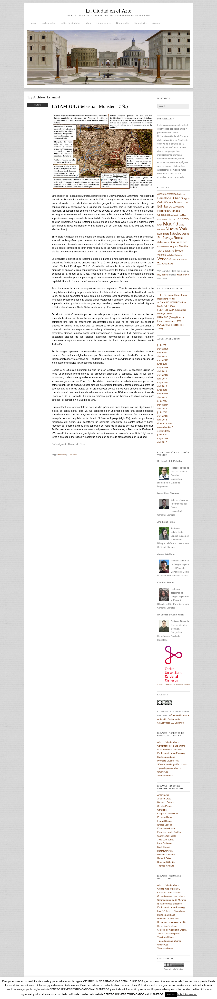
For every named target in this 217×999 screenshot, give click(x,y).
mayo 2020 (162, 352)
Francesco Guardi (166, 828)
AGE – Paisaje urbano (168, 742)
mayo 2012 (162, 438)
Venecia (164, 259)
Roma (178, 237)
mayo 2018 (162, 367)
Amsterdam (172, 193)
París (161, 237)
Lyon (159, 224)
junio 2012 (162, 434)
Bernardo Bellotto (165, 802)
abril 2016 (162, 386)
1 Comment (71, 454)
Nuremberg (163, 233)
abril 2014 (162, 408)
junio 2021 (162, 345)
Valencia (161, 254)
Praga (169, 238)
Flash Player (183, 274)
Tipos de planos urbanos (169, 768)
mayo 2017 (162, 374)
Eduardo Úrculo (164, 817)
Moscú (181, 224)
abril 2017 (162, 378)
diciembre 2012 (164, 423)
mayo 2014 (162, 404)
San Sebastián (163, 246)
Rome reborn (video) (167, 926)
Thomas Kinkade (165, 865)
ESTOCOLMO (178, 206)
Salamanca (163, 242)
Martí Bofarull (164, 847)
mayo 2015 (162, 393)
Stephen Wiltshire (166, 861)
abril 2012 (162, 442)
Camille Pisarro (164, 806)
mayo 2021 (162, 348)
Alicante (161, 193)
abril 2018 (162, 371)
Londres (182, 218)
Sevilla (183, 246)
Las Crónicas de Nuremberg (171, 911)
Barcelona (164, 198)
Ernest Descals (164, 824)
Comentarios (140, 23)
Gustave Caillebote (166, 835)
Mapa (88, 23)
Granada (174, 211)
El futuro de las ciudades (169, 749)
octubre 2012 (163, 430)
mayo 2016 (162, 382)
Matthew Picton (165, 850)
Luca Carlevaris (165, 843)
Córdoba (168, 202)
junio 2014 (162, 401)
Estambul (62, 454)
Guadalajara (164, 214)
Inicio (33, 23)
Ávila (171, 263)
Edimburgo (164, 206)
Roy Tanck (162, 274)
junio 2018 (162, 363)
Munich (161, 229)
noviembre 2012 (165, 427)
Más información (187, 994)
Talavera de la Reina (165, 251)
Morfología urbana (166, 756)
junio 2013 (162, 412)
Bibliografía (122, 23)
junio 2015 (162, 389)
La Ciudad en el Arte (108, 10)
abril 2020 (162, 356)
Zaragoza (163, 263)
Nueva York (177, 228)
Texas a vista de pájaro (168, 933)
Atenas (182, 194)
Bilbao (176, 198)
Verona (176, 259)
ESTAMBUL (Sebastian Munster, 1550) (90, 106)
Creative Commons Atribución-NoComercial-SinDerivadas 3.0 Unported (173, 719)
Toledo (179, 250)
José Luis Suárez (165, 839)
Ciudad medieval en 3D (168, 888)
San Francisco (178, 242)
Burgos (185, 198)
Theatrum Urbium (165, 937)
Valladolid (170, 255)
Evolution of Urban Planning (171, 753)
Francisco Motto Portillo (169, 832)
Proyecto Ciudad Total (168, 760)
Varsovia (178, 255)
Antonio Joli (163, 794)
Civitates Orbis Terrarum (169, 892)
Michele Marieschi (166, 854)
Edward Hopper (164, 820)
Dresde (178, 202)
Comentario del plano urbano (171, 745)
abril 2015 (162, 397)
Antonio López (164, 798)
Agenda (156, 23)
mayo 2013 (162, 415)
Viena (184, 259)
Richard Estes (164, 858)
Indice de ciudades (70, 23)
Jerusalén (175, 215)
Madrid (170, 223)
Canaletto (162, 809)
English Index (48, 23)
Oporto (185, 233)
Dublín (185, 202)
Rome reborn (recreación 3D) (171, 922)
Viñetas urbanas (165, 775)
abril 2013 (162, 419)
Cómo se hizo (103, 23)
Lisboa (171, 219)
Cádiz (160, 202)
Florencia (163, 211)
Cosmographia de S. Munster (171, 899)
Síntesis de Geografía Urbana (171, 764)
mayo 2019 (162, 360)
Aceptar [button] (171, 994)
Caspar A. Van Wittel (167, 813)
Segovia (174, 246)
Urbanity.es (162, 771)
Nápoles (175, 233)
